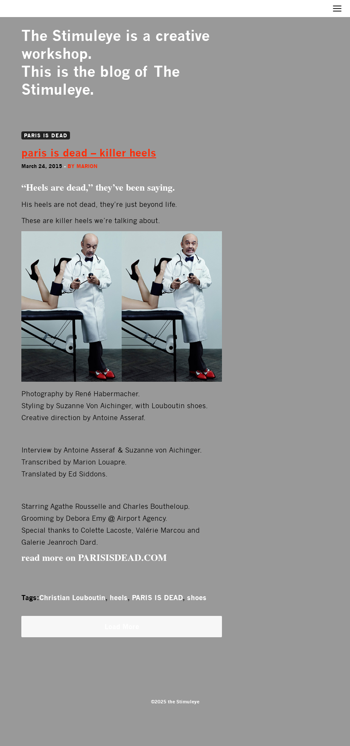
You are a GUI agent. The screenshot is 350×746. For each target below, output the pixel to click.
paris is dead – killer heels (88, 153)
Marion (86, 166)
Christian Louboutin (72, 597)
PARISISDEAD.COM (122, 557)
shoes (197, 597)
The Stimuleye (71, 35)
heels (119, 597)
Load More (122, 626)
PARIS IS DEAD (45, 135)
